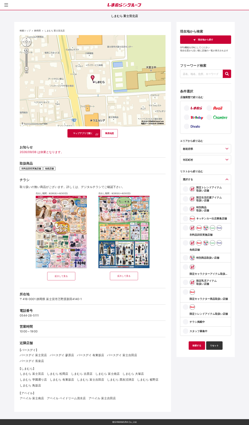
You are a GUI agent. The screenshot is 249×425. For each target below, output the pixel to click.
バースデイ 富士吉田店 (122, 355)
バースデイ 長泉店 (32, 361)
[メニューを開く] (6, 5)
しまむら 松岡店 (57, 374)
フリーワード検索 (193, 65)
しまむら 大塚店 (133, 374)
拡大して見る (61, 276)
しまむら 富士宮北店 (54, 30)
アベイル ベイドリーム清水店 (66, 398)
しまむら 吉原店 (81, 374)
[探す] (227, 74)
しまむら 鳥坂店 (30, 385)
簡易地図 (109, 133)
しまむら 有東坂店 (62, 379)
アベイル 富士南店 (32, 398)
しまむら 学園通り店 (33, 379)
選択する (188, 179)
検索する (196, 345)
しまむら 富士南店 (107, 374)
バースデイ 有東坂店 (90, 355)
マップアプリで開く (83, 133)
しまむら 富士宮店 (32, 374)
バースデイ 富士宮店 (33, 355)
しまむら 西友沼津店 (120, 379)
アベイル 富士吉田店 (102, 398)
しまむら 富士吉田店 (90, 379)
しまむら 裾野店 (147, 379)
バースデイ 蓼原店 (62, 355)
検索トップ (25, 30)
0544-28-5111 (29, 315)
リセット (214, 345)
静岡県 (37, 30)
